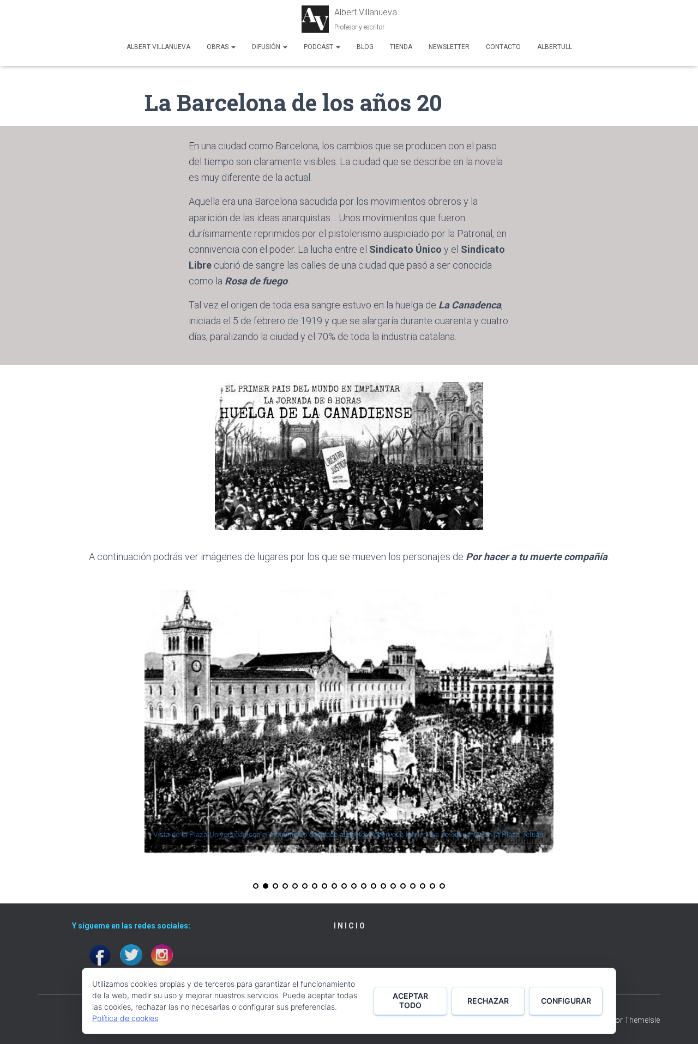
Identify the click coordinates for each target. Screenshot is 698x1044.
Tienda (401, 47)
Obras (218, 47)
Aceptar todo (410, 1000)
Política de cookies (125, 1018)
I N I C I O (349, 925)
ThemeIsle (642, 1020)
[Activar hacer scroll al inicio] (676, 1022)
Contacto (503, 47)
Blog (365, 47)
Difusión (267, 47)
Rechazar (488, 1000)
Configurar (566, 1000)
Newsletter (449, 47)
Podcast (319, 47)
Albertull (554, 47)
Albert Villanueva (158, 47)
